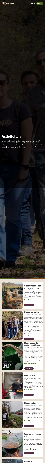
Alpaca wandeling (31, 311)
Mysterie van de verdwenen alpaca (32, 343)
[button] (32, 3)
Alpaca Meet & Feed (32, 285)
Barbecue (28, 461)
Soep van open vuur (32, 433)
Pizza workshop (31, 375)
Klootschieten (30, 402)
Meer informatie (29, 305)
